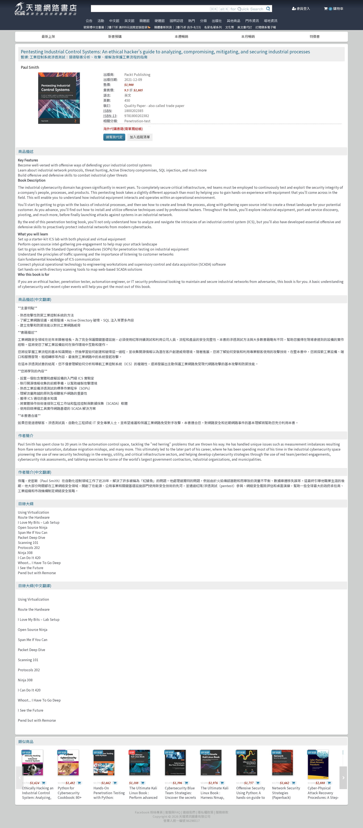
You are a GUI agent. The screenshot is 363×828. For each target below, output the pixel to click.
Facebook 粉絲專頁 (149, 812)
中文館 (114, 20)
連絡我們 (189, 812)
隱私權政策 (205, 812)
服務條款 (222, 812)
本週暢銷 (181, 36)
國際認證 (176, 20)
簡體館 (144, 20)
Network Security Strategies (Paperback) (286, 792)
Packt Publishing (137, 74)
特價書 (315, 36)
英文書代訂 (244, 27)
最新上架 (48, 36)
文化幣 (229, 27)
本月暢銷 (248, 36)
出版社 (217, 20)
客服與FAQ (172, 812)
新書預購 (115, 36)
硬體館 (160, 20)
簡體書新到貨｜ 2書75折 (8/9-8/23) (177, 27)
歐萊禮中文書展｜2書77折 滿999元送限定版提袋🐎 (117, 27)
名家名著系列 (213, 27)
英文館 (129, 20)
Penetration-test (137, 120)
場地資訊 (270, 20)
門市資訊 (252, 20)
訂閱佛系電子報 (265, 27)
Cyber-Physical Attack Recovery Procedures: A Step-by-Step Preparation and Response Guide (323, 799)
